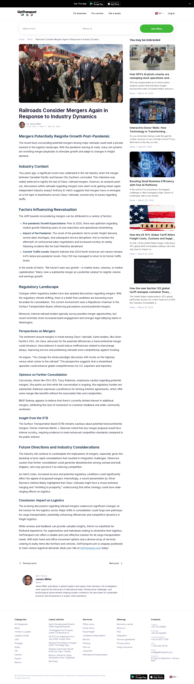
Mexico (18, 662)
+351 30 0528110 (158, 633)
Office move (88, 624)
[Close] (190, 4)
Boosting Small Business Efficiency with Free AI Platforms (152, 183)
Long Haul (87, 651)
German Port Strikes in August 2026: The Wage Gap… (62, 644)
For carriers (97, 13)
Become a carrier (125, 624)
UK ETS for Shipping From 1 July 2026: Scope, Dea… (61, 637)
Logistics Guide (22, 635)
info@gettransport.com (161, 652)
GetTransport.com (90, 548)
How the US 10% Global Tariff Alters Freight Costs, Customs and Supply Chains (152, 238)
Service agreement (126, 639)
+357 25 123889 (158, 627)
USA (17, 639)
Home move (88, 628)
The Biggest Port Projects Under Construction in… (61, 631)
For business (79, 13)
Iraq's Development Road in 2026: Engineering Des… (62, 625)
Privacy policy (123, 643)
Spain (17, 647)
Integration (122, 635)
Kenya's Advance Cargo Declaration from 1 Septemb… (62, 656)
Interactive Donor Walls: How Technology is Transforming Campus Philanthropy (148, 131)
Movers (86, 639)
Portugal (18, 643)
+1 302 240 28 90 (159, 646)
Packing (86, 643)
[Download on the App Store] (156, 676)
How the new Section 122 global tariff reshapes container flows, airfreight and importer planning (150, 292)
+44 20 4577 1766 (159, 639)
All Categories (21, 624)
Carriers (18, 655)
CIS (16, 651)
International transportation (95, 655)
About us (121, 628)
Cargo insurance (124, 647)
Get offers (156, 28)
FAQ (119, 632)
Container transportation (94, 635)
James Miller (44, 579)
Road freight (88, 632)
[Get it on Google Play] (138, 676)
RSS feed (53, 661)
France (18, 658)
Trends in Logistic (23, 632)
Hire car (86, 647)
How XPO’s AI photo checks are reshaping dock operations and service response (149, 78)
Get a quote (115, 13)
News (30, 39)
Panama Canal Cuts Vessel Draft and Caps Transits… (61, 650)
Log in (171, 13)
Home (21, 39)
